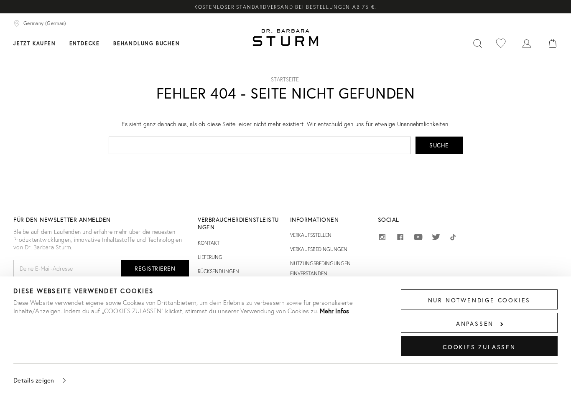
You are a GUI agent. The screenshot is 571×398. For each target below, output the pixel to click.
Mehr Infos (334, 311)
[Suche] (477, 42)
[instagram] (382, 238)
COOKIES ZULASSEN (479, 347)
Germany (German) (44, 23)
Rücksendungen (218, 271)
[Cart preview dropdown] (553, 42)
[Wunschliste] (501, 42)
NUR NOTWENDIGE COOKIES (479, 300)
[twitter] (436, 238)
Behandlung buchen (146, 43)
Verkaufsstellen (310, 235)
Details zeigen (33, 380)
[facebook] (400, 238)
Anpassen (475, 323)
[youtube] (418, 237)
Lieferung (210, 257)
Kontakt (208, 243)
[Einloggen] (526, 42)
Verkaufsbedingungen (318, 249)
